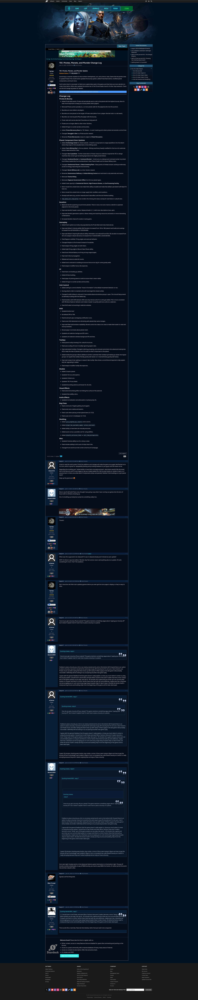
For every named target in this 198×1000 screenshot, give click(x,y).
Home (47, 59)
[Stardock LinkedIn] (143, 89)
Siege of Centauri (81, 983)
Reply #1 (61, 461)
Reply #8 (61, 690)
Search (58, 49)
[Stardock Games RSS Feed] (146, 89)
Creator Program (114, 981)
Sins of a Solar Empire (56, 59)
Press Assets (113, 979)
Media (106, 8)
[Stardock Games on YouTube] (139, 87)
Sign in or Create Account (69, 956)
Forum (115, 8)
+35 (51, 480)
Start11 (47, 973)
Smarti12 (52, 471)
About (111, 969)
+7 (51, 501)
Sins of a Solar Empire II (67, 59)
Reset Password (145, 977)
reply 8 (72, 769)
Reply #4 (61, 553)
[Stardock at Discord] (138, 89)
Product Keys (145, 975)
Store (127, 9)
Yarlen (51, 71)
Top (126, 461)
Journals (95, 8)
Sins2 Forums (78, 65)
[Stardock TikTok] (141, 89)
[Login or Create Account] (146, 1)
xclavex (51, 563)
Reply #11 (61, 907)
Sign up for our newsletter (117, 989)
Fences (46, 975)
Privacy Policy (90, 997)
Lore (85, 8)
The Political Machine (82, 979)
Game (77, 8)
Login (62, 49)
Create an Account (146, 973)
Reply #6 (61, 617)
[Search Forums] (151, 1)
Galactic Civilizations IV (82, 973)
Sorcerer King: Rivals (81, 985)
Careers (112, 975)
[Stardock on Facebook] (137, 87)
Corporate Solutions (50, 971)
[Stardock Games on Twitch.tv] (142, 87)
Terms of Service (97, 997)
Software (52, 1)
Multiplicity (47, 979)
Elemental (79, 971)
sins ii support (122, 453)
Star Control (80, 977)
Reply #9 (61, 762)
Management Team (114, 973)
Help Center (144, 969)
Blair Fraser (52, 883)
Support (80, 1)
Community (64, 1)
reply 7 (75, 697)
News (70, 1)
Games (57, 1)
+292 (52, 893)
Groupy (47, 981)
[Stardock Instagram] (145, 87)
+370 (52, 81)
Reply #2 (61, 489)
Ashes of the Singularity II (83, 969)
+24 (51, 926)
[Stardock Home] (46, 1)
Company (113, 966)
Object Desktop (48, 969)
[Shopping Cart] (149, 1)
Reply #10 (61, 873)
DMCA (104, 997)
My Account (144, 971)
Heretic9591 (52, 498)
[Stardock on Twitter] (134, 87)
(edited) (89, 553)
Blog (75, 1)
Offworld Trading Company (83, 981)
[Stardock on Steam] (148, 87)
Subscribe (148, 990)
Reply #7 (61, 645)
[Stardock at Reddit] (135, 89)
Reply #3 (61, 517)
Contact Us (112, 983)
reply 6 (72, 651)
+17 (51, 573)
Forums (112, 985)
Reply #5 (61, 581)
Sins (68, 8)
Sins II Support (78, 59)
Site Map (109, 997)
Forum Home (51, 49)
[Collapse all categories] (151, 68)
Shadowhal (51, 917)
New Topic (122, 46)
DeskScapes (48, 977)
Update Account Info (146, 979)
